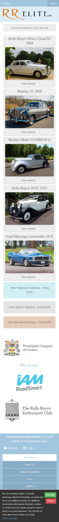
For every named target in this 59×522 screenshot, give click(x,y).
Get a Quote (29, 457)
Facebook (12, 448)
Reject (51, 501)
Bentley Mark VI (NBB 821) (29, 140)
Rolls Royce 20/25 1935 (29, 188)
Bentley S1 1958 (29, 91)
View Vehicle (28, 83)
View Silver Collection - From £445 (30, 307)
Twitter (30, 448)
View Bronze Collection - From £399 (29, 322)
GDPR (29, 486)
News (29, 479)
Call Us (53, 3)
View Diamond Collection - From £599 (29, 290)
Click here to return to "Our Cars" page (29, 27)
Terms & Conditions (29, 472)
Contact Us (29, 464)
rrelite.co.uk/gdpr (9, 518)
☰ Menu (6, 3)
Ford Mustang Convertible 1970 (29, 236)
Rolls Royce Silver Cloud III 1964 (29, 41)
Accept (50, 495)
